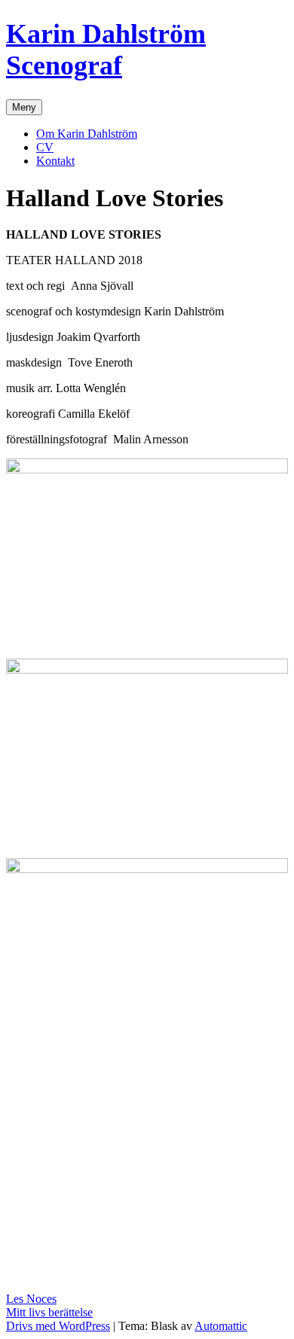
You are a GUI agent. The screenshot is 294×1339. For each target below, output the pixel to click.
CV (45, 147)
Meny (24, 107)
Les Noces (31, 1298)
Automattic (220, 1325)
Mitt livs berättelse (49, 1312)
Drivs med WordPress (58, 1325)
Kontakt (55, 160)
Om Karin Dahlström (86, 133)
